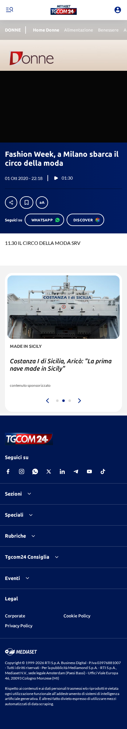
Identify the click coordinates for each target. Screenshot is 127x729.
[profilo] (117, 10)
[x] (49, 471)
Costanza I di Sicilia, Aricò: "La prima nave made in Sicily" (61, 364)
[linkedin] (62, 471)
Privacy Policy (18, 625)
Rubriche (15, 536)
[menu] (9, 10)
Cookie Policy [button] (76, 615)
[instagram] (21, 471)
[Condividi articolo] (11, 202)
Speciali (14, 515)
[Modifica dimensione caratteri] (42, 202)
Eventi (12, 578)
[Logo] (64, 10)
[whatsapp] (35, 471)
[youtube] (89, 471)
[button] (64, 10)
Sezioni (13, 494)
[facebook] (8, 471)
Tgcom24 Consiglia (27, 557)
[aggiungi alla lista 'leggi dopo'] (26, 202)
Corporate (15, 615)
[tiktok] (103, 471)
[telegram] (76, 471)
